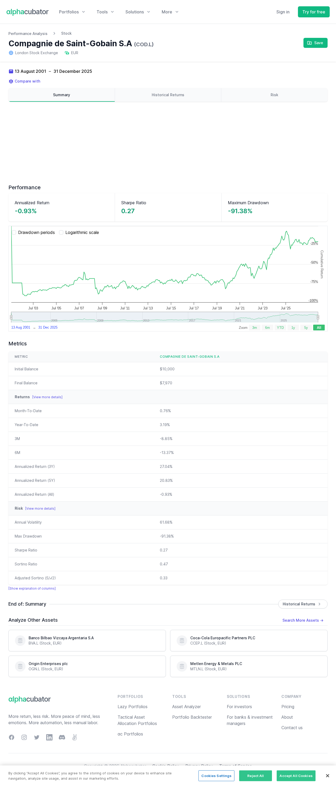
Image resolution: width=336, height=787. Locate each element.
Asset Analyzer (186, 706)
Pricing (287, 706)
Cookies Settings (216, 776)
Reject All (255, 776)
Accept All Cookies (296, 776)
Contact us (292, 727)
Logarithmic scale (82, 232)
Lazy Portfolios (133, 706)
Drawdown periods (36, 232)
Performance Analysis (28, 33)
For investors (239, 706)
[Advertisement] (168, 143)
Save (318, 42)
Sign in (283, 11)
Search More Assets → (302, 620)
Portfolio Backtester (192, 717)
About (287, 717)
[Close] (327, 775)
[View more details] (47, 397)
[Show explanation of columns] (32, 588)
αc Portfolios (130, 734)
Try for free (313, 11)
